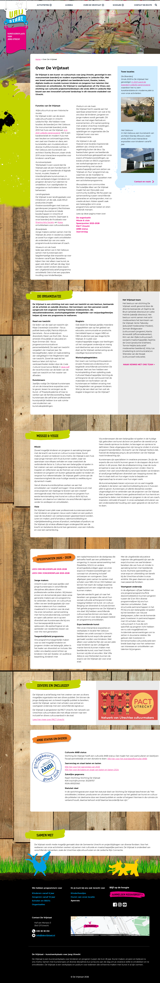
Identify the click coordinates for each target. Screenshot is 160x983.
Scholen (117, 5)
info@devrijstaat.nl (45, 935)
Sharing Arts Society (44, 222)
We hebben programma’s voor (47, 888)
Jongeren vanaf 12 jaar (43, 897)
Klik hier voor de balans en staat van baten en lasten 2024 (92, 770)
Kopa (60, 222)
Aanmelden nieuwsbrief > (127, 894)
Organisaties (38, 904)
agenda (69, 5)
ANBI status (82, 229)
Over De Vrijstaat (92, 5)
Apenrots (75, 901)
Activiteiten (43, 5)
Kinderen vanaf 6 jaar (43, 893)
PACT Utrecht (83, 226)
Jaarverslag (82, 232)
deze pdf (65, 367)
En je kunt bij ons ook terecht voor (88, 888)
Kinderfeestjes (78, 893)
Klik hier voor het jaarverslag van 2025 (82, 767)
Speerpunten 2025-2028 (88, 223)
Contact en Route (143, 5)
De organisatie (83, 218)
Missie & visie (83, 220)
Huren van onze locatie (83, 897)
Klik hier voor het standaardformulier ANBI (127, 759)
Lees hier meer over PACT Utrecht (48, 719)
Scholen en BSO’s (41, 901)
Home (38, 59)
